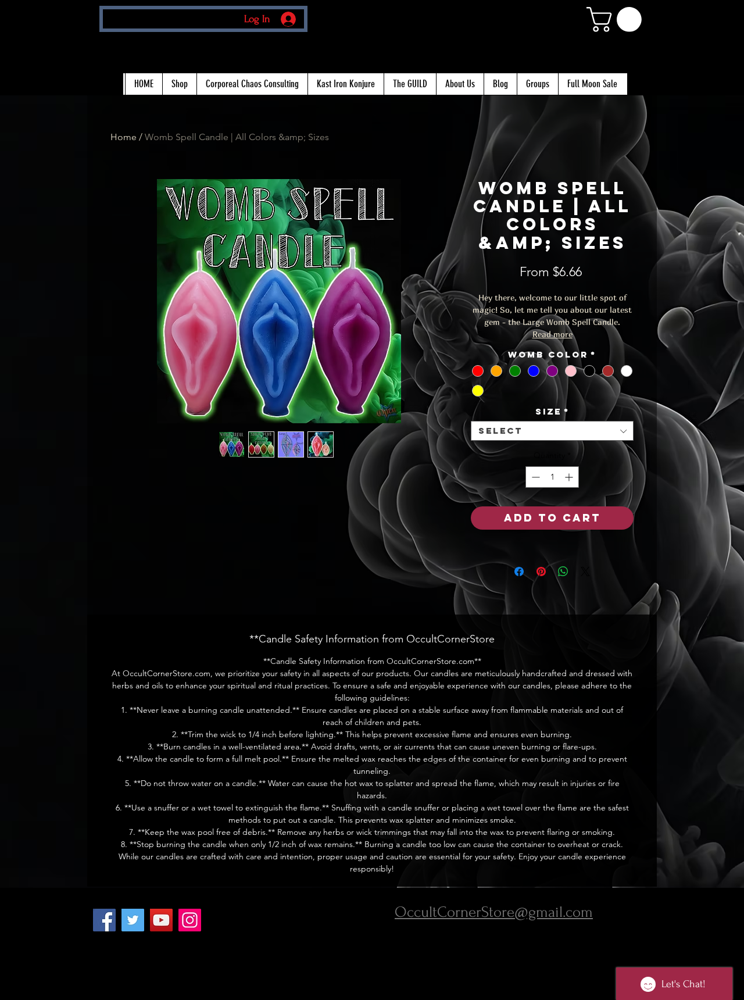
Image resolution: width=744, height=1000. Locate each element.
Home (123, 136)
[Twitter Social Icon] (132, 920)
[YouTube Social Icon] (161, 920)
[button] (617, 19)
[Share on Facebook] (519, 571)
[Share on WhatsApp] (563, 571)
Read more (552, 334)
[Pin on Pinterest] (541, 571)
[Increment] (570, 477)
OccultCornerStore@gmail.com (494, 912)
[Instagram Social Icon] (189, 920)
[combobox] (552, 431)
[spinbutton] (552, 477)
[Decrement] (534, 477)
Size (552, 411)
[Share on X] (585, 571)
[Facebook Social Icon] (104, 920)
